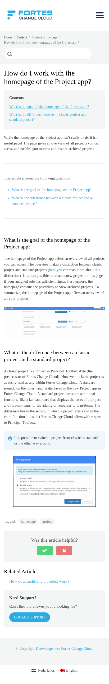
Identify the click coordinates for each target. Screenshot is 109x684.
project (47, 521)
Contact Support (29, 617)
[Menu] (100, 15)
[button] (45, 550)
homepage (28, 521)
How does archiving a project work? (39, 581)
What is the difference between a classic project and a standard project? (49, 117)
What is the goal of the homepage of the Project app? (49, 107)
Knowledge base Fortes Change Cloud (64, 649)
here (52, 270)
